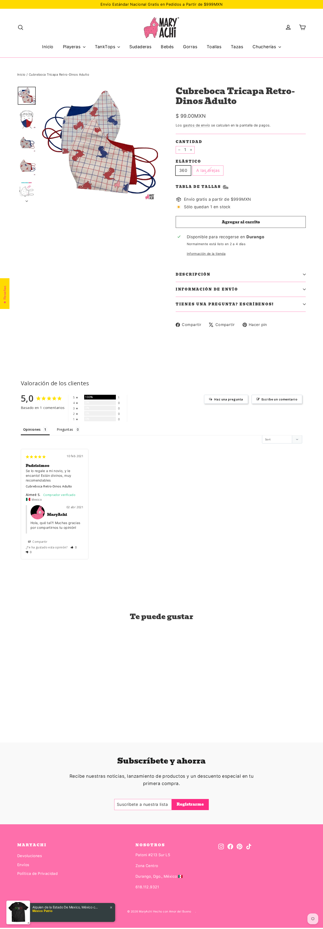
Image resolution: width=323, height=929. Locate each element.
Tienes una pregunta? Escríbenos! (225, 304)
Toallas (214, 46)
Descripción (193, 274)
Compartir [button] (39, 542)
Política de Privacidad (37, 873)
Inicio (47, 46)
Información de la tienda (206, 254)
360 (183, 170)
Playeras (72, 46)
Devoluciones (29, 856)
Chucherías (265, 46)
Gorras (190, 46)
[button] (74, 547)
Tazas (237, 46)
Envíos (23, 865)
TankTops (106, 46)
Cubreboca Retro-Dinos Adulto (49, 486)
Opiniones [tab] (32, 429)
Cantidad (189, 142)
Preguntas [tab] (65, 429)
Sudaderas (140, 46)
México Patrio (42, 911)
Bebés (167, 46)
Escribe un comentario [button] (279, 399)
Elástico (188, 161)
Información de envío (207, 289)
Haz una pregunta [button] (228, 399)
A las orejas (208, 170)
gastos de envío (196, 125)
